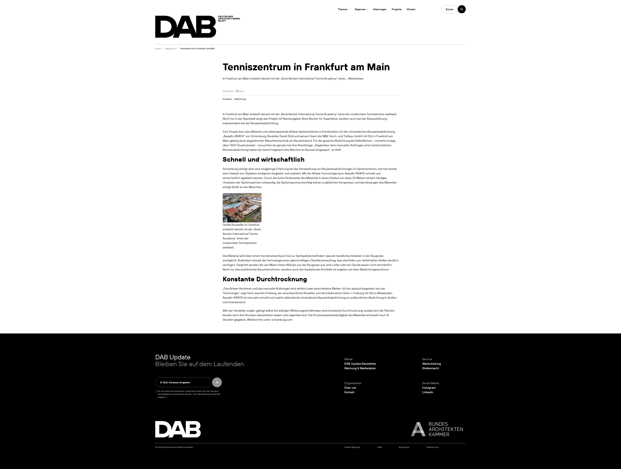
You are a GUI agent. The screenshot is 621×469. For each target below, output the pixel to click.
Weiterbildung (431, 363)
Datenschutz (432, 447)
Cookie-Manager (352, 447)
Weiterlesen (356, 78)
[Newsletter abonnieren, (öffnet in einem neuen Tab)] (217, 382)
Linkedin (427, 392)
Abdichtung (240, 99)
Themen (342, 9)
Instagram (429, 387)
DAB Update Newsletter (360, 363)
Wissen (411, 9)
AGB (379, 447)
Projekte (397, 9)
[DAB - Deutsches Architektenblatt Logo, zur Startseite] (197, 27)
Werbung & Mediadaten (360, 368)
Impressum (404, 447)
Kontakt (349, 392)
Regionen (360, 9)
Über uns (350, 387)
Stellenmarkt (430, 368)
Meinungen (380, 9)
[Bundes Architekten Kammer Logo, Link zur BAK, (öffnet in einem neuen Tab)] (435, 429)
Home (158, 48)
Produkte (227, 99)
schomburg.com (282, 319)
